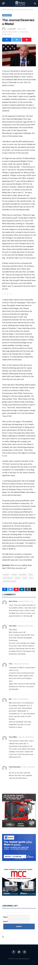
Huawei (14, 574)
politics (17, 578)
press (25, 578)
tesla (31, 578)
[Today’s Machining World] (20, 3)
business (6, 574)
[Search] (35, 3)
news (31, 574)
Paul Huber (13, 626)
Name (5, 917)
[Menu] (3, 3)
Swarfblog (10, 9)
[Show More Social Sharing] (34, 40)
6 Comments (24, 32)
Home (4, 9)
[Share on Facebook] (7, 40)
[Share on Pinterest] (26, 40)
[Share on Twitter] (16, 40)
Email (5, 921)
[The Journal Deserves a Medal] (19, 55)
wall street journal (9, 581)
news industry (8, 578)
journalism (22, 574)
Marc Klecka (13, 601)
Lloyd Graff (12, 29)
